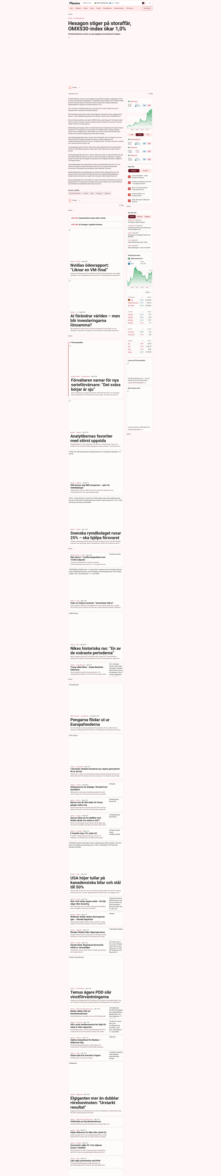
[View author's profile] (79, 87)
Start (71, 8)
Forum (92, 8)
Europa (78, 942)
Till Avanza (129, 8)
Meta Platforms (80, 665)
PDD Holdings (80, 988)
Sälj (149, 105)
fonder (78, 376)
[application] (139, 119)
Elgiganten (79, 1094)
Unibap (78, 529)
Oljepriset (78, 930)
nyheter (70, 18)
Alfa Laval (79, 1022)
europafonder (84, 716)
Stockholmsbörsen (79, 18)
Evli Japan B (79, 766)
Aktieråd (78, 432)
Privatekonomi (107, 8)
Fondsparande (85, 376)
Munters (78, 1037)
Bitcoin (78, 800)
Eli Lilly (78, 899)
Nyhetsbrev (147, 8)
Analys (85, 8)
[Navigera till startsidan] (75, 3)
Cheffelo (78, 1143)
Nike (77, 644)
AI (77, 312)
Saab (77, 601)
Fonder (98, 8)
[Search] (150, 3)
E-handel (78, 831)
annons (72, 766)
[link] (96, 218)
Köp (144, 105)
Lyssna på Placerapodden (136, 382)
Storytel (78, 785)
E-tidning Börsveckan (134, 429)
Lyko (77, 1158)
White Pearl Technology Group (84, 1009)
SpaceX (78, 815)
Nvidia (78, 261)
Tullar (77, 874)
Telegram (78, 8)
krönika (72, 312)
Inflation (78, 483)
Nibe (77, 1130)
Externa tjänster (119, 8)
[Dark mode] (143, 3)
